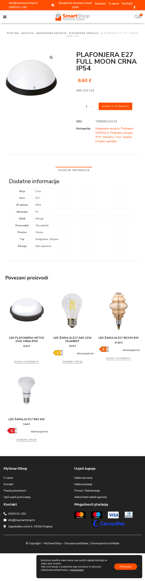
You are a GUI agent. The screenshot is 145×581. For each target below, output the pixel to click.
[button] (5, 17)
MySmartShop (53, 543)
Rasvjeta (27, 33)
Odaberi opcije (72, 361)
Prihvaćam (126, 566)
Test (118, 137)
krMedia (114, 543)
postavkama (76, 569)
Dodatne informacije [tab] (74, 170)
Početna (13, 33)
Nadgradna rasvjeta (51, 33)
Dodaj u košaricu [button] (26, 361)
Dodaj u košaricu (115, 106)
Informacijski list (85, 353)
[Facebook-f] (134, 7)
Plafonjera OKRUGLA (83, 33)
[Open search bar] (136, 16)
